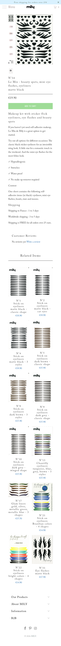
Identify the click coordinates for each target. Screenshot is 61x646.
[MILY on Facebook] (25, 629)
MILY (33, 636)
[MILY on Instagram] (35, 629)
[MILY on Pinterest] (30, 629)
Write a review (33, 242)
